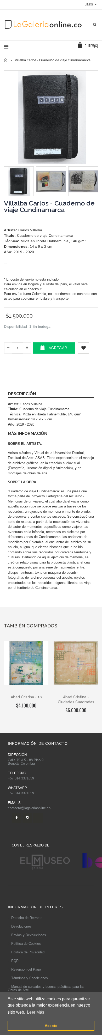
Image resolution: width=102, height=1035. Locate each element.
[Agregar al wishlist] (83, 348)
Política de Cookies (26, 944)
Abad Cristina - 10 (26, 697)
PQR (15, 961)
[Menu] (6, 47)
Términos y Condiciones (29, 978)
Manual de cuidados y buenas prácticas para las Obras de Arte (46, 988)
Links (89, 4)
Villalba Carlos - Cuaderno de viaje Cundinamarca (49, 206)
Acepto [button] (51, 1026)
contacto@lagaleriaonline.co (29, 808)
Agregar (58, 348)
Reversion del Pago (26, 969)
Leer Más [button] (35, 1012)
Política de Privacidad (27, 952)
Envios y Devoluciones (28, 935)
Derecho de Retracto (26, 918)
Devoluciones (21, 926)
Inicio (6, 60)
